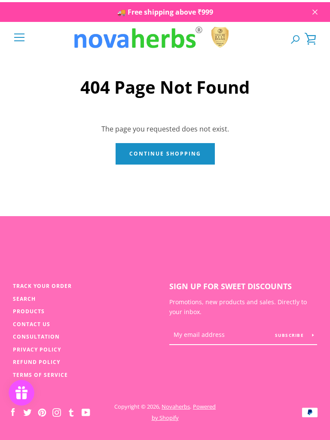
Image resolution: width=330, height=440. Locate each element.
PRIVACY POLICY (37, 349)
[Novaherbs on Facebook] (13, 411)
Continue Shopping (165, 153)
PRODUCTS (29, 311)
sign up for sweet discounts (230, 286)
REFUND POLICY (36, 362)
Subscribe (290, 335)
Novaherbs (176, 406)
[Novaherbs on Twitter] (27, 411)
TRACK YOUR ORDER (42, 286)
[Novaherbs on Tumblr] (71, 411)
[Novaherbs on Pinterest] (42, 411)
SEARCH (24, 298)
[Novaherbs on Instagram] (56, 411)
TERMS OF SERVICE (40, 375)
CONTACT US (31, 324)
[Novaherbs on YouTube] (86, 411)
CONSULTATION (36, 336)
